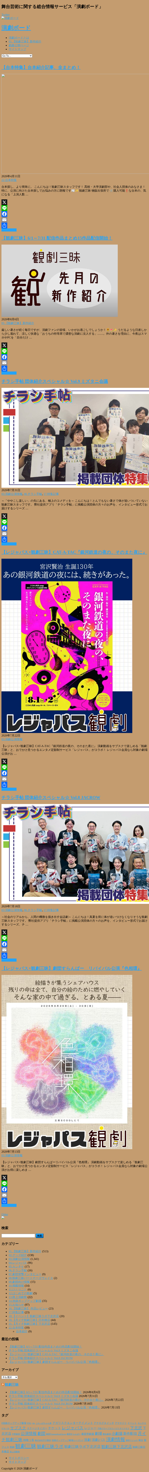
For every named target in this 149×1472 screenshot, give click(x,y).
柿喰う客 (28, 1440)
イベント (132, 1423)
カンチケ (142, 1423)
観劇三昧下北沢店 (116, 1447)
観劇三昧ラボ (50, 1446)
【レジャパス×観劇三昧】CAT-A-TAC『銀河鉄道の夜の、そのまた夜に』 (74, 552)
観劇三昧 (12, 1384)
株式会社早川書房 (43, 1440)
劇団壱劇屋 (87, 1434)
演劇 (87, 1440)
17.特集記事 (51, 494)
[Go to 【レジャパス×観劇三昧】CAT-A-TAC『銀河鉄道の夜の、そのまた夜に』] (66, 732)
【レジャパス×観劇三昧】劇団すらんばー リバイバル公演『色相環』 (71, 968)
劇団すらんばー (74, 1434)
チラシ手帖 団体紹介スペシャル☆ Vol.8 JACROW (50, 797)
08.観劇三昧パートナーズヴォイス (31, 1278)
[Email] (74, 220)
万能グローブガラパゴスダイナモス (113, 1429)
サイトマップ (17, 49)
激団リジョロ (132, 1440)
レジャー (90, 1428)
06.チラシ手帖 (33, 494)
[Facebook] (74, 214)
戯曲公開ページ (19, 45)
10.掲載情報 (16, 1285)
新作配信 (130, 1434)
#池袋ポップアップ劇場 (13, 1423)
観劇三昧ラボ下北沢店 (82, 1447)
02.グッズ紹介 (18, 1255)
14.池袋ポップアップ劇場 (25, 1300)
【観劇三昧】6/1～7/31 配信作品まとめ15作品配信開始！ (56, 238)
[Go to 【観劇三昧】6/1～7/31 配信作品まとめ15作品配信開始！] (59, 315)
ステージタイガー (37, 1428)
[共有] (74, 225)
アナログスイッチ (104, 1423)
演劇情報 (115, 1439)
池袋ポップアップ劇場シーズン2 (67, 1440)
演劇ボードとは (19, 37)
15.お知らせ (16, 1304)
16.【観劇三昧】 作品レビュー (28, 1308)
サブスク (18, 1428)
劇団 (41, 1433)
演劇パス (98, 1440)
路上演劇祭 (15, 1452)
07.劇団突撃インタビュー (25, 1274)
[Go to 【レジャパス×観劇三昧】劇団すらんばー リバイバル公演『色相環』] (66, 1148)
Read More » (9, 230)
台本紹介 (22, 1331)
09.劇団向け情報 (19, 1281)
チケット (54, 1428)
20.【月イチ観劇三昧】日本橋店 (29, 1319)
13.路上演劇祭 (18, 1297)
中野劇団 (16, 1434)
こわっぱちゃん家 (44, 1423)
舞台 (140, 1440)
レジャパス (73, 1427)
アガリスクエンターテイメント (72, 1422)
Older (4, 1214)
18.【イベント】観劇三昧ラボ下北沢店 (34, 1316)
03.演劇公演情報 (12, 494)
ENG (29, 1423)
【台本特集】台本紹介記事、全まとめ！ (40, 67)
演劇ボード (16, 28)
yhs (33, 1423)
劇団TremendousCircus (56, 1434)
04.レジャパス (18, 1262)
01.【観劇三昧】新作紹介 (25, 41)
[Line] (74, 208)
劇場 (98, 1434)
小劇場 (117, 1434)
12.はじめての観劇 (21, 1293)
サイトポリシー (19, 1457)
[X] (74, 202)
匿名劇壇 (107, 1434)
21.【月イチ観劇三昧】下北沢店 (29, 1323)
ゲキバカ (5, 1429)
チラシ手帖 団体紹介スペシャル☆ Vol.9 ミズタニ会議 (54, 381)
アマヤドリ (121, 1423)
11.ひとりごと (18, 1289)
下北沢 (136, 1428)
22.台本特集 (9, 180)
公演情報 (29, 1433)
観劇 (12, 1447)
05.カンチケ (16, 1266)
